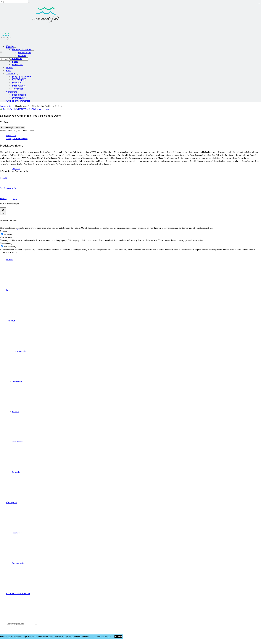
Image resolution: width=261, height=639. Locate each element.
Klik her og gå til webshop (12, 127)
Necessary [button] (4, 231)
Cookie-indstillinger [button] (102, 637)
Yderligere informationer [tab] (16, 138)
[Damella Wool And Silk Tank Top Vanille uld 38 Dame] (25, 109)
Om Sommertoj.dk (8, 188)
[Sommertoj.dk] (130, 15)
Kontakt (3, 178)
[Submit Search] (30, 2)
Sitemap (3, 198)
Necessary (8, 234)
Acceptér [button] (118, 637)
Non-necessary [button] (6, 243)
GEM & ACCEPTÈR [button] (9, 253)
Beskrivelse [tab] (11, 135)
